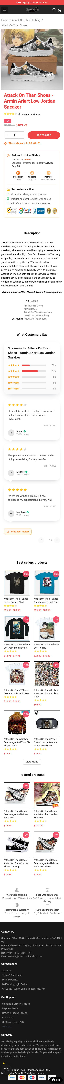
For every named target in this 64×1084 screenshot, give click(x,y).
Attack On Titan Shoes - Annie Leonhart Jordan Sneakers (46, 814)
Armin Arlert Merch (33, 305)
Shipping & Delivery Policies (16, 1003)
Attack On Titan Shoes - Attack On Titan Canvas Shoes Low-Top (16, 863)
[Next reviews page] (57, 540)
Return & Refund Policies (14, 1013)
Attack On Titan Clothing (26, 20)
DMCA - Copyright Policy (14, 984)
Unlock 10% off (7, 1069)
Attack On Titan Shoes (14, 25)
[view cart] (59, 10)
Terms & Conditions (12, 975)
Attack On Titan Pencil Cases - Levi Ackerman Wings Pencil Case (45, 742)
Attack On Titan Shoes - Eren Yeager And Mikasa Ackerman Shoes (46, 863)
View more (32, 762)
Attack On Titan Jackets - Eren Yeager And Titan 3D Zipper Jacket (17, 742)
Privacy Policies (10, 979)
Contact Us (8, 1017)
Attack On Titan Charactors (38, 312)
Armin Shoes (30, 309)
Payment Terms (10, 1008)
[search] (54, 10)
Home (4, 20)
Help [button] (58, 1080)
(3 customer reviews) (29, 114)
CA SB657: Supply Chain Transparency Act (23, 988)
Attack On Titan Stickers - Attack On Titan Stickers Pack (47, 693)
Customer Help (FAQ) (13, 1022)
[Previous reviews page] (41, 540)
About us (6, 970)
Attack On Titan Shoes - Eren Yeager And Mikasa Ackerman (16, 814)
